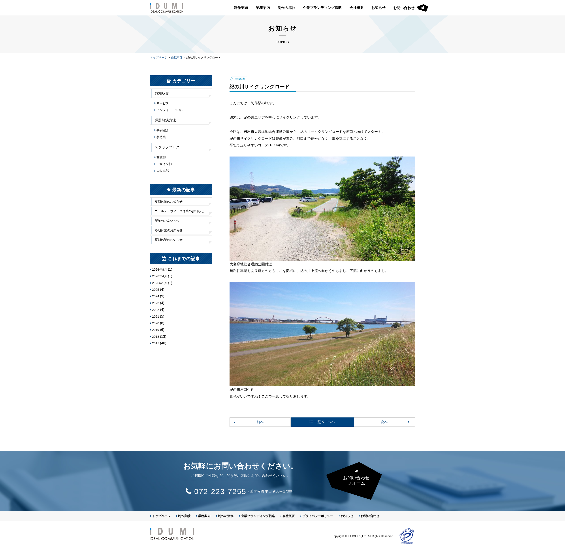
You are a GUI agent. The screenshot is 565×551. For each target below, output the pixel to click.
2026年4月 (159, 276)
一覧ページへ (324, 422)
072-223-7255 (220, 491)
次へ (384, 422)
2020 (155, 323)
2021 (155, 316)
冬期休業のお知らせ (169, 230)
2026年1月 (159, 283)
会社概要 (357, 7)
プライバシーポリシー (317, 516)
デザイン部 (164, 164)
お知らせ (378, 7)
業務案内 (263, 7)
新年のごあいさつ (167, 221)
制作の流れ (286, 7)
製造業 (161, 137)
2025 (155, 289)
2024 (155, 296)
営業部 (161, 157)
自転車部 (177, 57)
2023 (155, 303)
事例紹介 (162, 130)
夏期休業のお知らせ (169, 201)
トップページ (158, 57)
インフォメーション (170, 110)
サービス (162, 103)
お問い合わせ (403, 8)
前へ (260, 422)
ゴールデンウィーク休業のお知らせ (179, 211)
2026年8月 (159, 269)
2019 (155, 330)
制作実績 (241, 7)
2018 (155, 336)
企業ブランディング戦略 (322, 7)
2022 (155, 309)
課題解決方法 (165, 120)
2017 (155, 343)
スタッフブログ (167, 147)
